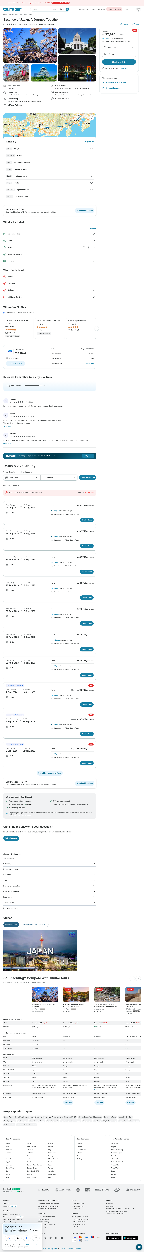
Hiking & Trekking (117, 1150)
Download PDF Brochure (116, 82)
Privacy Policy (52, 1248)
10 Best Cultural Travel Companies (90, 1117)
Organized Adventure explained (48, 1203)
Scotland (51, 1162)
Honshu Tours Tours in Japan (71, 1121)
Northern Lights (116, 1153)
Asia (7, 1146)
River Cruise (115, 1156)
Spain (50, 1165)
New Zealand (31, 1146)
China (8, 1174)
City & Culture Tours (110, 1121)
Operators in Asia (53, 1121)
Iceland (50, 1143)
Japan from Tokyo (110, 1117)
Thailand (30, 1156)
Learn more (89, 363)
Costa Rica (52, 1174)
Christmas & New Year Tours (26, 1125)
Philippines (30, 1150)
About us (6, 1203)
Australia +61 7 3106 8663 (115, 1214)
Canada (51, 1171)
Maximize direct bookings (46, 1224)
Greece (29, 1174)
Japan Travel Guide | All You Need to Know (18, 1117)
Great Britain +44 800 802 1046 (116, 1211)
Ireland (50, 1146)
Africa (8, 1143)
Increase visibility (43, 1222)
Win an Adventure (13, 1217)
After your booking (9, 1222)
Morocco (9, 1165)
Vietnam (30, 1159)
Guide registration (78, 1206)
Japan (29, 1143)
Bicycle (113, 1146)
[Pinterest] (56, 1238)
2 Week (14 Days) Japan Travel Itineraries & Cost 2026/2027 (55, 1117)
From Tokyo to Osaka (37, 1121)
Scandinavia (52, 1153)
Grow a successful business (47, 1217)
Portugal (51, 1156)
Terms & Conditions (74, 1248)
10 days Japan (23, 1121)
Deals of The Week (114, 9)
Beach (113, 1171)
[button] (72, 511)
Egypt (8, 1162)
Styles (93, 9)
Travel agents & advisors (80, 1217)
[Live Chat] (139, 1247)
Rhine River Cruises (55, 1159)
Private (113, 1177)
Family (113, 1174)
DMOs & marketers (78, 1222)
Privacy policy (34, 1245)
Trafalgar (80, 1159)
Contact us (110, 1203)
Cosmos (80, 1146)
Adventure (114, 1143)
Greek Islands (31, 1177)
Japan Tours (87, 1121)
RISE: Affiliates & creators (80, 1219)
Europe (8, 1153)
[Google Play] (130, 1238)
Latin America (10, 1156)
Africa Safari (115, 1159)
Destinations (83, 9)
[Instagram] (51, 1238)
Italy (49, 1150)
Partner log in (76, 1227)
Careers (10, 1206)
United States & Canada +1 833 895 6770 (120, 1209)
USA (49, 1177)
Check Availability (88, 477)
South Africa (10, 1168)
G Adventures (81, 1150)
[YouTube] (62, 1238)
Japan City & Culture (125, 1117)
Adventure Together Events (47, 1209)
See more (97, 1090)
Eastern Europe (32, 1168)
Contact (126, 9)
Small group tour (9, 1121)
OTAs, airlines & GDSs (79, 1224)
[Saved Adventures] (133, 9)
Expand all (89, 141)
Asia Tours (97, 1121)
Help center (110, 1206)
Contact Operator (113, 88)
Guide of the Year (78, 1203)
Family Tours (123, 1121)
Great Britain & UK (33, 1171)
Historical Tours (9, 1125)
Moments (101, 9)
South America (11, 1159)
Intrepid (79, 1153)
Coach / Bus (115, 1165)
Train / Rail (114, 1168)
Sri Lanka (30, 1153)
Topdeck (80, 1156)
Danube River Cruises (34, 1165)
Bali (7, 1171)
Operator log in (43, 1227)
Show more (7, 426)
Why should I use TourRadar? (13, 1219)
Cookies (62, 1248)
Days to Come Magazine (11, 1214)
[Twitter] (45, 1238)
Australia (9, 1150)
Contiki (79, 1143)
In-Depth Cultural (117, 1162)
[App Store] (114, 1238)
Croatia (29, 1162)
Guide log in (76, 1209)
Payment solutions (44, 1219)
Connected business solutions (48, 1206)
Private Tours (134, 1121)
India (7, 1177)
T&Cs (28, 1245)
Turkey (50, 1168)
